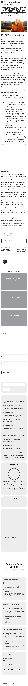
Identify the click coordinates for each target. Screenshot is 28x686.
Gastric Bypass (7, 531)
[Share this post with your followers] (21, 241)
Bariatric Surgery (6, 13)
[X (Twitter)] (8, 670)
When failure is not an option (14, 280)
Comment (3, 333)
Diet (4, 525)
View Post (14, 283)
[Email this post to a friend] (23, 241)
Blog (14, 13)
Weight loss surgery (13, 15)
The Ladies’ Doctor (8, 428)
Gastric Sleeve (7, 533)
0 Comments (18, 17)
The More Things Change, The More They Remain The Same (13, 456)
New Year (5, 541)
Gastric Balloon (8, 527)
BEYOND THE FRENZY (8, 519)
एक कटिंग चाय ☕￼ (14, 297)
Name (2, 349)
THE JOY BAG (6, 545)
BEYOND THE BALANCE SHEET (10, 435)
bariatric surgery (5, 233)
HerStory (6, 535)
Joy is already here (8, 453)
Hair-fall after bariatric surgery (6, 250)
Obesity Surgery (21, 13)
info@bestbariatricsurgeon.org (11, 661)
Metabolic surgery (9, 539)
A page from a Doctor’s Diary (11, 448)
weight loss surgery (6, 235)
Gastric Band (7, 529)
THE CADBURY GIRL (14, 315)
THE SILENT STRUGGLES (9, 431)
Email (2, 356)
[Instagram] (19, 670)
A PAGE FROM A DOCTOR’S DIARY (12, 411)
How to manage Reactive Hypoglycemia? (22, 250)
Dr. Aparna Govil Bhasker (12, 3)
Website (3, 363)
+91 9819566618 (8, 658)
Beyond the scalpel (9, 521)
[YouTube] (12, 670)
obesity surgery (14, 233)
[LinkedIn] (15, 670)
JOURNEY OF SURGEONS (9, 537)
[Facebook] (4, 670)
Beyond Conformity (9, 517)
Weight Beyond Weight (10, 547)
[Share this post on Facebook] (19, 241)
